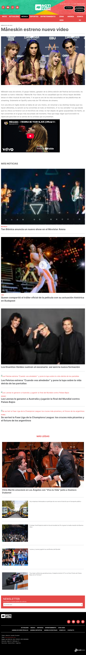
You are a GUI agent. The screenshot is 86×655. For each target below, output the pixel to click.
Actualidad (14, 16)
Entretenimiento (47, 16)
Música (24, 16)
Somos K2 (80, 18)
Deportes (34, 16)
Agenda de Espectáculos (20, 630)
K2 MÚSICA (79, 8)
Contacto (71, 630)
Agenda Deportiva (36, 630)
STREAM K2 (79, 10)
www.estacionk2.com (10, 637)
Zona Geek (61, 18)
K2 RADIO (69, 8)
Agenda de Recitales (50, 630)
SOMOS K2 (62, 630)
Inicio (4, 16)
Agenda (70, 16)
